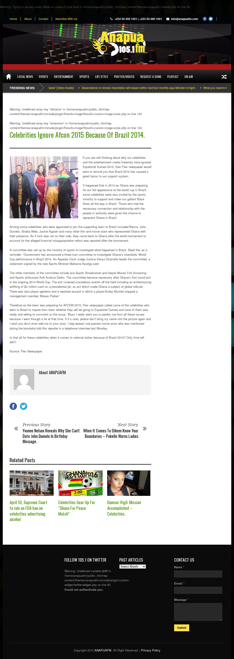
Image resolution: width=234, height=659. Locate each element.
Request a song (150, 76)
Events (43, 76)
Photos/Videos (124, 76)
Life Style (101, 76)
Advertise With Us (66, 19)
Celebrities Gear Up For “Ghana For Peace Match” (76, 507)
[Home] (8, 76)
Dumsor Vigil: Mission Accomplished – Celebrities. (124, 507)
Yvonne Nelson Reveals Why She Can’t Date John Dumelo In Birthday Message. (51, 436)
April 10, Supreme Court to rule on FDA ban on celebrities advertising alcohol (28, 510)
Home (13, 19)
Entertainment (63, 76)
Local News (25, 76)
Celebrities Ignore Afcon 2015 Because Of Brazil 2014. (77, 134)
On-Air (188, 76)
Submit (181, 627)
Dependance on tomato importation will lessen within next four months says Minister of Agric (126, 88)
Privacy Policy (150, 650)
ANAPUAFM (103, 650)
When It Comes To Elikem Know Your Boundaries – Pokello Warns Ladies (110, 433)
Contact (43, 19)
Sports (84, 76)
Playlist (172, 76)
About (28, 19)
